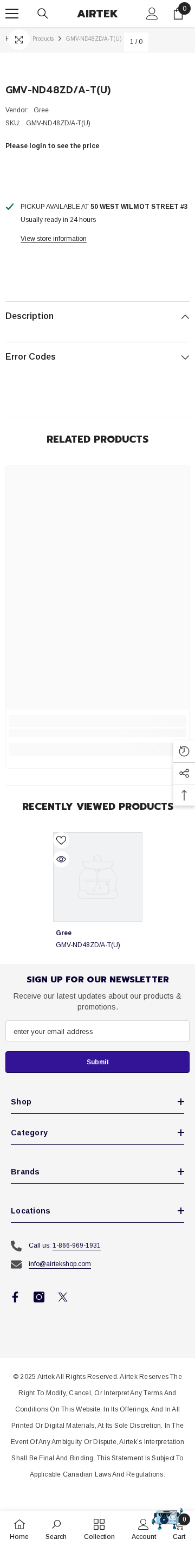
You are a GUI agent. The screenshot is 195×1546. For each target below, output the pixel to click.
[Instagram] (39, 1297)
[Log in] (152, 14)
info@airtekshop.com (60, 1264)
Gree (41, 110)
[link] (97, 733)
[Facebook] (15, 1297)
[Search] (42, 13)
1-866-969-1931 (77, 1245)
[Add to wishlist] (61, 840)
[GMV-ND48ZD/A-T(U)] (97, 877)
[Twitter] (62, 1297)
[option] (97, 898)
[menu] (11, 13)
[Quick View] (61, 859)
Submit (98, 1062)
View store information (54, 238)
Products (43, 39)
